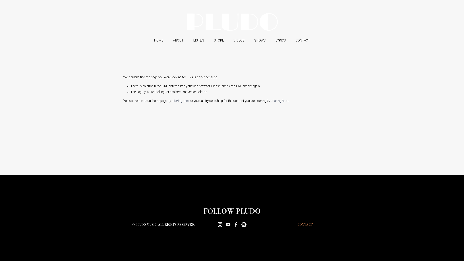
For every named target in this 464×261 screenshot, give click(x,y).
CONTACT (303, 40)
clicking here (180, 101)
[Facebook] (236, 224)
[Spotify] (243, 224)
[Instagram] (220, 224)
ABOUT (178, 40)
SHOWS (260, 40)
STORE (219, 40)
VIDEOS (239, 40)
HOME (158, 40)
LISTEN (198, 40)
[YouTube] (228, 224)
